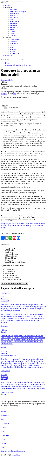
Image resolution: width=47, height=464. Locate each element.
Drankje (12, 31)
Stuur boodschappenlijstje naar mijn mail (14, 283)
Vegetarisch (14, 43)
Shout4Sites (15, 455)
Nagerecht (13, 25)
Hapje (12, 29)
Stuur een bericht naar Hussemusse (13, 451)
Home (7, 6)
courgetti (4, 94)
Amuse (12, 15)
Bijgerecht (13, 23)
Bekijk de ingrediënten (9, 101)
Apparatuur (13, 49)
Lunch (12, 33)
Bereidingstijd (14, 53)
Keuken (12, 51)
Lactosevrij (13, 41)
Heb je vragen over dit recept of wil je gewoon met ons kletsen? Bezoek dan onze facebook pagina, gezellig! (23, 224)
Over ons (8, 55)
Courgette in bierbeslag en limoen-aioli (18, 65)
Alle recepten (14, 13)
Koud (12, 47)
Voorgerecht (14, 17)
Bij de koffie (14, 27)
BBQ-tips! (13, 9)
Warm (12, 45)
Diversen (13, 35)
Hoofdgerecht (14, 21)
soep (14, 94)
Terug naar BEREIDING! (10, 242)
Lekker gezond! (15, 39)
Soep (11, 19)
